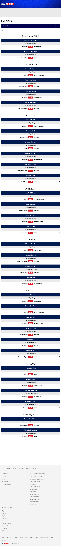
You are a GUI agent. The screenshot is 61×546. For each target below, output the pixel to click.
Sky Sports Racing (34, 501)
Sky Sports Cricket (35, 486)
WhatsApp (35, 468)
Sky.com (4, 511)
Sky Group (4, 518)
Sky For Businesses (7, 520)
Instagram (21, 468)
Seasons (4, 31)
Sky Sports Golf (34, 489)
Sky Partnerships (6, 523)
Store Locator (5, 528)
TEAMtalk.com (6, 481)
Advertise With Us (6, 530)
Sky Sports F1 (33, 491)
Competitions (13, 31)
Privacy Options (34, 537)
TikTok (14, 468)
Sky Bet (4, 476)
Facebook (8, 468)
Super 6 (4, 479)
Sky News (4, 513)
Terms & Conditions (7, 537)
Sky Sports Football (35, 481)
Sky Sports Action (34, 496)
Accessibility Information (46, 537)
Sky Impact (5, 525)
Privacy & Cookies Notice (21, 537)
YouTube (28, 468)
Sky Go (4, 516)
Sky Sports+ (33, 484)
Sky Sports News (34, 499)
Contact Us (5, 540)
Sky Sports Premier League (37, 479)
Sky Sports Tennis (34, 494)
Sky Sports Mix (34, 504)
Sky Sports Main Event (36, 476)
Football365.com (6, 484)
